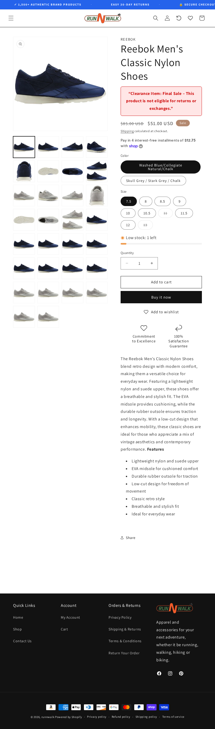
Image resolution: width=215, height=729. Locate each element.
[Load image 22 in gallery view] (48, 268)
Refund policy (121, 717)
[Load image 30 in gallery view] (48, 317)
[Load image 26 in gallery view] (48, 293)
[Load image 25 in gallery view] (24, 293)
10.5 (146, 213)
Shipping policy (146, 717)
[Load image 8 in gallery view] (97, 171)
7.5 (128, 201)
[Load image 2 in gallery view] (48, 147)
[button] (11, 18)
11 (168, 214)
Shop (17, 629)
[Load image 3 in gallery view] (72, 147)
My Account (70, 617)
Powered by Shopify (68, 717)
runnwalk (48, 717)
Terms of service (173, 717)
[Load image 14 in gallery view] (48, 220)
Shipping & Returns (125, 629)
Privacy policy (96, 717)
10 (128, 213)
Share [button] (131, 537)
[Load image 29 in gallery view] (24, 317)
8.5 (162, 201)
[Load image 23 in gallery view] (72, 268)
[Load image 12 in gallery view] (97, 196)
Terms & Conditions (125, 641)
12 (128, 225)
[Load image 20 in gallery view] (97, 244)
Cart (64, 629)
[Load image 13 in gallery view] (24, 220)
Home (18, 617)
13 (148, 226)
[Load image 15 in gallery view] (72, 220)
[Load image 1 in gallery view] (24, 147)
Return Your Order (124, 653)
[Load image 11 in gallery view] (72, 196)
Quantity (127, 253)
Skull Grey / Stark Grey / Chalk (153, 180)
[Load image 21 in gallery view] (24, 268)
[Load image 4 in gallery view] (97, 147)
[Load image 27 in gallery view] (72, 293)
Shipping (127, 131)
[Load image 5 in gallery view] (24, 171)
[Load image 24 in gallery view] (97, 268)
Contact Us (22, 641)
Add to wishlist (165, 311)
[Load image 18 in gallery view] (48, 244)
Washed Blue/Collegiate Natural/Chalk (160, 167)
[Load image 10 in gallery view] (48, 196)
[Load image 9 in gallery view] (24, 196)
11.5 (184, 213)
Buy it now (161, 297)
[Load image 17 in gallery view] (24, 244)
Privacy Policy (120, 617)
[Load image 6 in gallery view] (48, 171)
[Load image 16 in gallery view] (97, 220)
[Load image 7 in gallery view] (72, 171)
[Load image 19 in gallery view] (72, 244)
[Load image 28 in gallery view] (97, 293)
